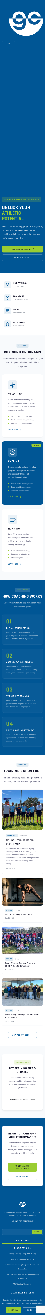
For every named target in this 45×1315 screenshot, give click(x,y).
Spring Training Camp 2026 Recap (20, 842)
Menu (10, 43)
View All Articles (21, 1035)
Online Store (31, 1310)
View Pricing (22, 1176)
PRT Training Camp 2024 (22, 1284)
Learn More (13, 429)
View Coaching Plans (20, 249)
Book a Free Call (22, 257)
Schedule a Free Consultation (22, 1167)
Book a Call (13, 1310)
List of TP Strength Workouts (18, 914)
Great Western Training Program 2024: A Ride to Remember (20, 964)
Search (37, 1232)
